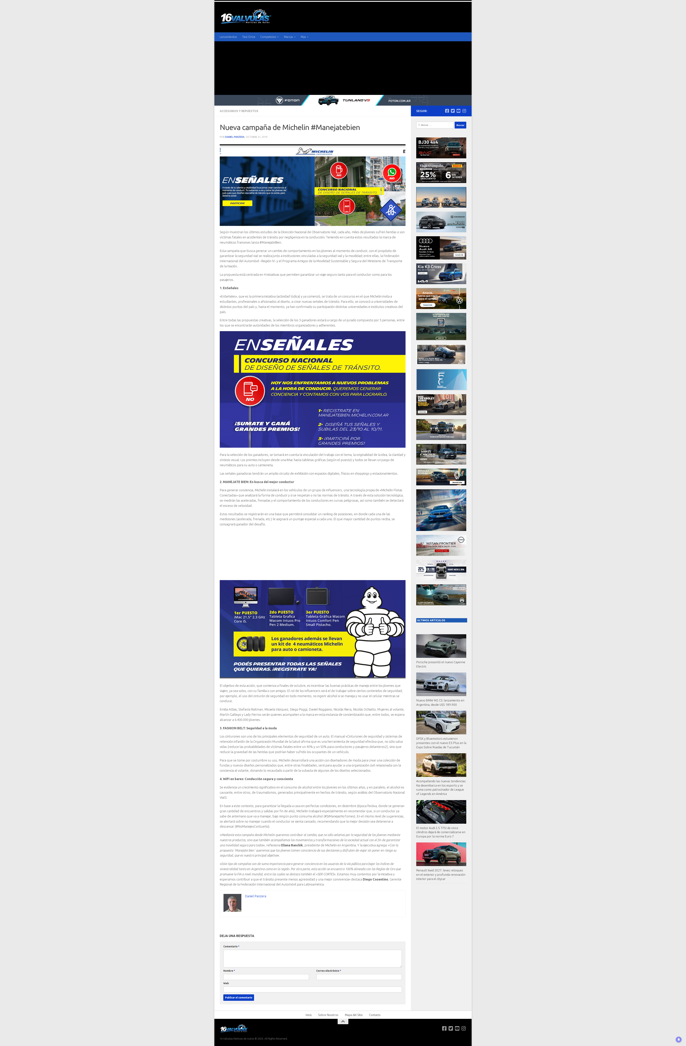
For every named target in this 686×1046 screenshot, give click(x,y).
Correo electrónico (328, 970)
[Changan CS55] (441, 231)
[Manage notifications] (679, 1039)
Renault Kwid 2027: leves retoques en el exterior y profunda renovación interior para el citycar (440, 874)
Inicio (308, 1015)
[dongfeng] (441, 206)
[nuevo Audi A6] (441, 258)
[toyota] (441, 463)
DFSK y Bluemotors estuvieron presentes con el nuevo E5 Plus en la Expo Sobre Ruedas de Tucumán (441, 743)
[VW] (441, 308)
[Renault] (441, 484)
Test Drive (248, 36)
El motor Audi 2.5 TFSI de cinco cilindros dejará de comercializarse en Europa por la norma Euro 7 (440, 832)
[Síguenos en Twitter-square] (453, 111)
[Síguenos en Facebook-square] (447, 111)
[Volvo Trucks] (441, 579)
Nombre (229, 970)
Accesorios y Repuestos (239, 111)
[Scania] (441, 389)
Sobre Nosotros (328, 1015)
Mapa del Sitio (354, 1015)
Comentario (231, 946)
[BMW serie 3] (441, 529)
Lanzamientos (228, 36)
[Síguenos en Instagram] (464, 111)
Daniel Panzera (234, 136)
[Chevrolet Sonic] (441, 414)
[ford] (441, 339)
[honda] (441, 363)
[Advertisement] (343, 68)
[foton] (343, 100)
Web (226, 983)
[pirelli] (441, 182)
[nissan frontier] (441, 554)
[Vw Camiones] (441, 439)
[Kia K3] (441, 283)
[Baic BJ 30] (441, 157)
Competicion (268, 36)
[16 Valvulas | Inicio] (246, 17)
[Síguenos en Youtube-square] (458, 111)
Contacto (375, 1015)
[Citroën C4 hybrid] (441, 604)
